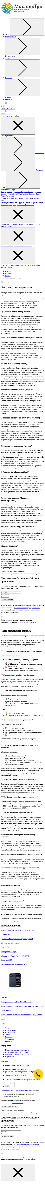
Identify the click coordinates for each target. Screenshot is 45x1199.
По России (12, 226)
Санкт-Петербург (16, 198)
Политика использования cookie (17, 1052)
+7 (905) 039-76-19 (8, 109)
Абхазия (26, 198)
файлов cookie (17, 1103)
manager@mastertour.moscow (31, 1079)
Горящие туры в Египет (27, 224)
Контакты (9, 99)
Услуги (7, 1035)
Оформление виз (7, 246)
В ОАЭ (38, 224)
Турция (3, 192)
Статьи (10, 265)
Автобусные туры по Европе (19, 203)
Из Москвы (5, 224)
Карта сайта (9, 1057)
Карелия (33, 198)
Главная (8, 271)
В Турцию (13, 224)
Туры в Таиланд (28, 192)
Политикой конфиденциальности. (27, 608)
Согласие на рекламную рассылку (18, 1054)
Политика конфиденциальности (17, 1050)
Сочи (3, 198)
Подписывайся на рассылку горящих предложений (20, 1091)
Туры (7, 34)
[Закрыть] (18, 1172)
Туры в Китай (13, 194)
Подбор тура (10, 56)
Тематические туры (8, 190)
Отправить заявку (8, 599)
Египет (9, 192)
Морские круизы (37, 203)
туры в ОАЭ (17, 192)
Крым (7, 198)
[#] (27, 27)
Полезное (8, 273)
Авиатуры (5, 203)
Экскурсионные (19, 205)
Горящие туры (10, 1030)
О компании (9, 97)
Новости (4, 265)
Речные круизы (6, 205)
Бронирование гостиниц (23, 246)
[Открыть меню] (18, 116)
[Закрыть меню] (18, 126)
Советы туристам (19, 265)
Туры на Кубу (23, 194)
